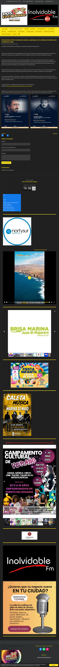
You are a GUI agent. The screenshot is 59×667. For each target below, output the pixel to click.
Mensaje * (3, 153)
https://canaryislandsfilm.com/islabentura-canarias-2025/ (19, 86)
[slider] (22, 302)
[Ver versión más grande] (15, 111)
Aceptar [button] (53, 665)
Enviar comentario (6, 162)
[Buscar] (19, 34)
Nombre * (3, 141)
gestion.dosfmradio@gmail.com (44, 657)
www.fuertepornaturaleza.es (40, 249)
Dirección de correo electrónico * (8, 147)
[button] (55, 311)
